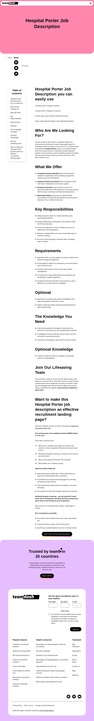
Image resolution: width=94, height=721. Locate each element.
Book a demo (74, 661)
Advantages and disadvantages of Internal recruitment (50, 645)
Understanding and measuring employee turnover (50, 672)
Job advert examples (43, 651)
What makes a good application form (49, 682)
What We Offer (15, 113)
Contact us (76, 666)
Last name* (64, 602)
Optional (13, 126)
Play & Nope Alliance (47, 711)
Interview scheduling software (20, 685)
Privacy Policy (17, 705)
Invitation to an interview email (47, 655)
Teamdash (76, 640)
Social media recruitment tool (21, 672)
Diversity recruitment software (20, 661)
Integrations (76, 651)
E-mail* (74, 602)
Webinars (75, 675)
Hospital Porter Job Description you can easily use (16, 101)
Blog (73, 671)
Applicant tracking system (22, 651)
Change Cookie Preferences (45, 705)
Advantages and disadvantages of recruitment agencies (52, 661)
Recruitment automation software (21, 678)
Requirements (15, 122)
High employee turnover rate (46, 666)
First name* (52, 602)
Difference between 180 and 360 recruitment (51, 677)
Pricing (74, 655)
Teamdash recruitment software (21, 645)
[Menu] (90, 3)
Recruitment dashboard (21, 655)
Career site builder (19, 666)
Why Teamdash (75, 645)
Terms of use (28, 705)
